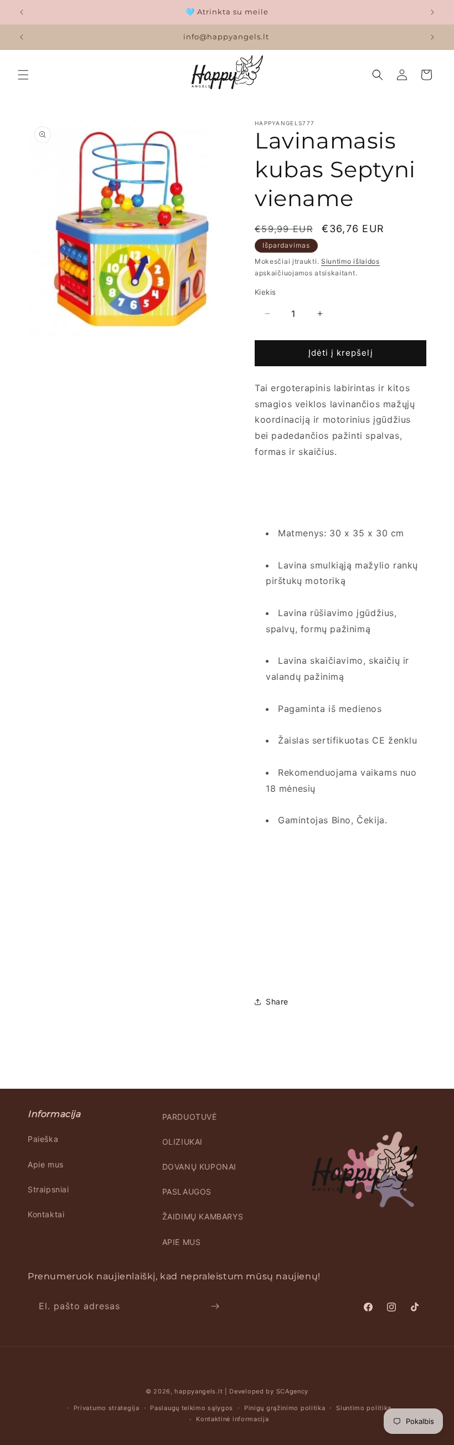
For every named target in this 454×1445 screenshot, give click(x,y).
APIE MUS (181, 1242)
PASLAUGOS (186, 1191)
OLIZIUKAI (182, 1141)
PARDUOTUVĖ (189, 1116)
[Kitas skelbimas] (432, 12)
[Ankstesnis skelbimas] (21, 12)
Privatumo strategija (107, 1408)
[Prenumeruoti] (215, 1306)
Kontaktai (46, 1214)
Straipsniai (48, 1189)
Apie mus (46, 1164)
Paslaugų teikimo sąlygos (191, 1408)
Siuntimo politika (363, 1408)
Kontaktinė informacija (232, 1419)
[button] (23, 75)
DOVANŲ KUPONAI (199, 1166)
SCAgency (292, 1391)
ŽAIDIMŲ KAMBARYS (203, 1216)
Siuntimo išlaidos (350, 261)
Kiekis (265, 292)
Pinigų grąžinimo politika (285, 1408)
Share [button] (277, 1001)
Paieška (43, 1139)
